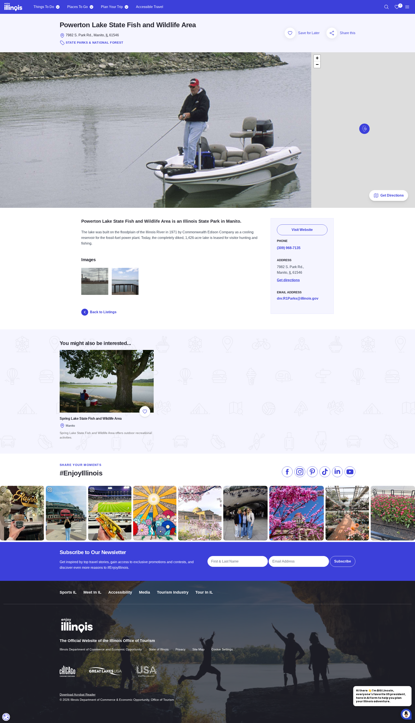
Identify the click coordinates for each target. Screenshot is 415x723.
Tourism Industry (172, 592)
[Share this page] (331, 33)
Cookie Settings (222, 649)
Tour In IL (204, 592)
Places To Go (77, 7)
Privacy (180, 649)
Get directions (288, 280)
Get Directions (392, 195)
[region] (386, 6)
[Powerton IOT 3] (125, 281)
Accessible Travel (149, 7)
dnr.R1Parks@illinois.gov (297, 298)
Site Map (198, 649)
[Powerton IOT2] (94, 281)
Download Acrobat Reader (78, 694)
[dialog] (6, 717)
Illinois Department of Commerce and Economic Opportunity (101, 649)
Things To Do (44, 7)
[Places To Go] (91, 7)
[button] (364, 129)
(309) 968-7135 (288, 248)
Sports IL (68, 592)
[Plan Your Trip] (126, 7)
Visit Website (302, 230)
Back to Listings (103, 312)
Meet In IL (92, 592)
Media (144, 592)
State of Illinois (159, 649)
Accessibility (120, 592)
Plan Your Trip (112, 7)
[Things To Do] (57, 7)
